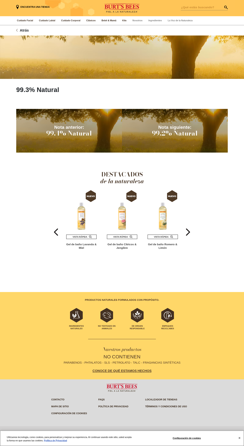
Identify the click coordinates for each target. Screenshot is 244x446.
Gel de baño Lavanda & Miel (81, 246)
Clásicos (91, 20)
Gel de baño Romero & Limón (162, 246)
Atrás (24, 30)
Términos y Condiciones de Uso (166, 406)
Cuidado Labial (47, 20)
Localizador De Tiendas (161, 399)
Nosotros (137, 20)
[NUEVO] (81, 210)
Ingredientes (155, 20)
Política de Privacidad (55, 440)
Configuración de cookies (69, 413)
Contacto (57, 399)
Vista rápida (80, 237)
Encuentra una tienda (35, 7)
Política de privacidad (113, 406)
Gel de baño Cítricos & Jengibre (122, 246)
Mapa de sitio (60, 406)
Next (188, 232)
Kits (124, 20)
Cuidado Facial (25, 20)
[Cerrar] (239, 438)
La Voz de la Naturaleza (180, 20)
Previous (56, 232)
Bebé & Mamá (109, 20)
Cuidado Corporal (70, 20)
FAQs (101, 399)
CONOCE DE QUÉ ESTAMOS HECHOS (122, 371)
